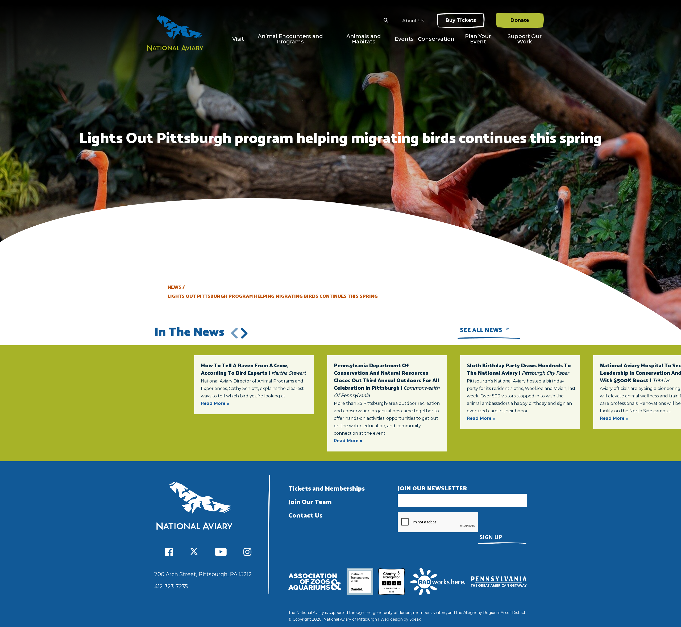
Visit (238, 39)
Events (404, 39)
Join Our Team (310, 502)
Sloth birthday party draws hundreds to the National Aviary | (519, 369)
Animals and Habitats (363, 39)
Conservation (436, 39)
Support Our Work (525, 39)
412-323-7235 (171, 586)
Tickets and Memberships (326, 489)
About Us (413, 21)
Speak (415, 619)
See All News (481, 330)
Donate (519, 20)
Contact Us (305, 516)
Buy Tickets (461, 20)
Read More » (215, 403)
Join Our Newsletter (432, 489)
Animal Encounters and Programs (290, 39)
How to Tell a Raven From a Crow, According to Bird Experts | (253, 369)
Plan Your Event (478, 39)
